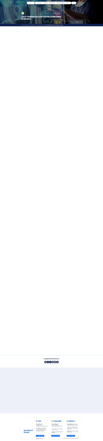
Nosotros (45, 2)
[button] (45, 362)
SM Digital (26, 25)
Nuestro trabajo (52, 2)
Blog (67, 2)
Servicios (39, 2)
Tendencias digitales (40, 25)
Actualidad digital (32, 25)
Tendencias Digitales (61, 2)
